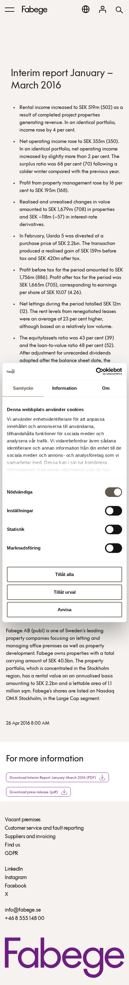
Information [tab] (64, 388)
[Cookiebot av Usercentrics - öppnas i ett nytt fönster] (96, 371)
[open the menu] (9, 9)
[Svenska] (86, 9)
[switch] (113, 511)
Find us (12, 845)
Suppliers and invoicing (30, 837)
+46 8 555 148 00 (24, 919)
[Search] (119, 9)
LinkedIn (14, 869)
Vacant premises (22, 820)
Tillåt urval (65, 592)
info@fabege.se (22, 910)
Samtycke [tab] (23, 388)
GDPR (11, 853)
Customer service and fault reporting (44, 828)
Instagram (15, 878)
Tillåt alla (64, 574)
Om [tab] (106, 388)
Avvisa (64, 609)
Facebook (15, 886)
